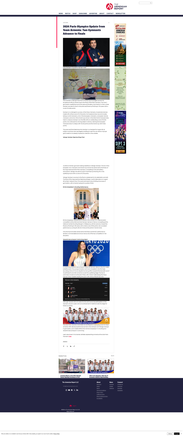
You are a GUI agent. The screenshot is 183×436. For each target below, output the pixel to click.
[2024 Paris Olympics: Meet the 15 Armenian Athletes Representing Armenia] (101, 365)
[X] (74, 390)
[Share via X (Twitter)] (67, 346)
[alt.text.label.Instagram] (66, 390)
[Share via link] (74, 346)
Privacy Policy (100, 392)
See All (112, 355)
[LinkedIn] (77, 390)
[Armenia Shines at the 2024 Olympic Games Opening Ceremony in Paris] (72, 365)
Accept (176, 433)
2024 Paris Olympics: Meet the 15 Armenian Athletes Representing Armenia (98, 376)
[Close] (181, 434)
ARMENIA (65, 341)
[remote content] (86, 151)
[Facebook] (72, 390)
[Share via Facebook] (63, 346)
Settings (170, 433)
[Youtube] (69, 390)
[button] (120, 13)
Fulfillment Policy (101, 394)
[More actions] (109, 22)
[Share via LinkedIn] (70, 346)
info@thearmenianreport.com (70, 386)
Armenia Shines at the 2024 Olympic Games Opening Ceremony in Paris (70, 376)
